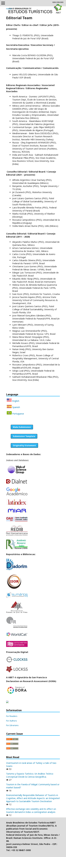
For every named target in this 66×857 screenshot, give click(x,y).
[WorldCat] (17, 636)
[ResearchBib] (17, 548)
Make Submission (22, 427)
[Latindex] (17, 503)
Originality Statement (24, 445)
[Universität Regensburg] (17, 627)
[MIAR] (17, 512)
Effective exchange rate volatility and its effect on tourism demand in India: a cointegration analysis (31, 810)
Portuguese (18, 413)
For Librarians (12, 725)
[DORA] (17, 693)
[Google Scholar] (17, 494)
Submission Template (24, 436)
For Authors (11, 720)
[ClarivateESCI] (17, 474)
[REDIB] (17, 535)
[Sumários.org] (17, 596)
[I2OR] (14, 588)
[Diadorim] (17, 570)
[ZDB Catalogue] (17, 646)
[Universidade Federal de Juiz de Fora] (17, 612)
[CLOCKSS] (17, 662)
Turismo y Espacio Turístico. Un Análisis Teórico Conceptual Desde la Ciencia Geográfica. (29, 775)
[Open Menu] (3, 3)
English (15, 400)
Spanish (16, 407)
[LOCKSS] (17, 671)
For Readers (11, 716)
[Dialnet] (17, 483)
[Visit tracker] (7, 702)
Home (9, 8)
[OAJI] (17, 520)
